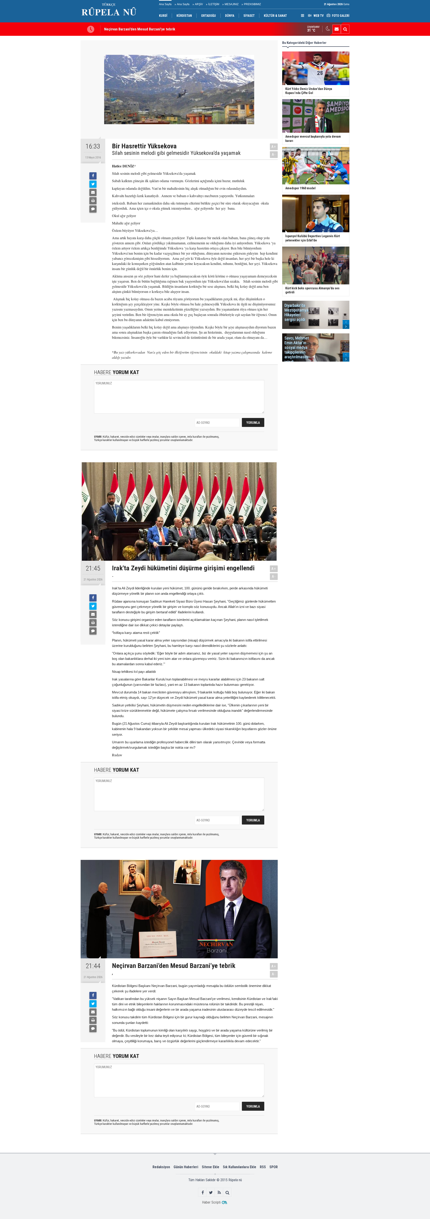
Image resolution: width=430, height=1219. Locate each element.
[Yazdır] (93, 200)
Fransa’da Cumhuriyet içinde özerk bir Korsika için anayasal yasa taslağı (159, 29)
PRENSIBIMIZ (252, 4)
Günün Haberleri (186, 1167)
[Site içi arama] (345, 29)
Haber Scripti (211, 1202)
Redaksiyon (161, 1167)
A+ (273, 147)
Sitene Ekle (210, 1167)
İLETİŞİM (213, 4)
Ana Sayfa (165, 4)
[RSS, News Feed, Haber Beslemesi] (219, 1192)
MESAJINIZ (232, 4)
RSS (263, 1167)
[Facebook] (93, 175)
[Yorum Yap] (93, 209)
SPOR (273, 1167)
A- (274, 154)
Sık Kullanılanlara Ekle (239, 1167)
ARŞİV (199, 4)
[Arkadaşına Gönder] (93, 192)
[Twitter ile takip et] (211, 1192)
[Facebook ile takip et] (202, 1192)
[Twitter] (93, 184)
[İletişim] (336, 29)
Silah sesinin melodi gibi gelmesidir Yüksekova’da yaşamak (176, 153)
